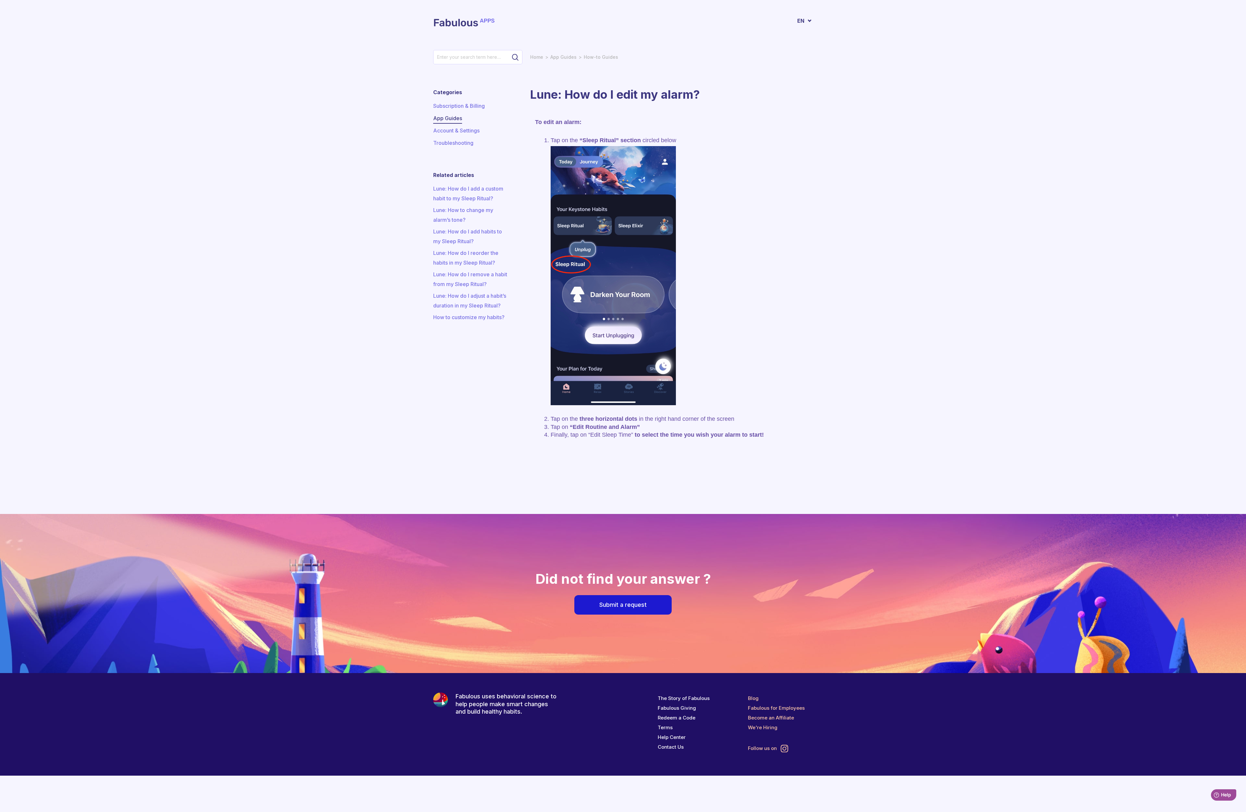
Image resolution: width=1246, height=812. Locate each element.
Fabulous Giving (677, 708)
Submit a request (623, 604)
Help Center (672, 737)
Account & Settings (456, 130)
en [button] (800, 21)
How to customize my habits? (469, 317)
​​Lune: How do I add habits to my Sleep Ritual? (467, 236)
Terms (665, 727)
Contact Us (671, 747)
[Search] (515, 57)
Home (536, 57)
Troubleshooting (453, 143)
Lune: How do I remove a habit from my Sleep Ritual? (470, 279)
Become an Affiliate (771, 718)
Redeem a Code (676, 718)
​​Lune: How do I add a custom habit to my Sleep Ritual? (468, 193)
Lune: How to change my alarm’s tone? (463, 215)
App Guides (563, 57)
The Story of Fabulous (684, 698)
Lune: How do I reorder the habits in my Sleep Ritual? (465, 258)
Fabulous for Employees (776, 708)
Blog (753, 698)
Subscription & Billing (459, 106)
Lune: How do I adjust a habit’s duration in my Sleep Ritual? (469, 301)
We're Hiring (762, 727)
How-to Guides (601, 57)
